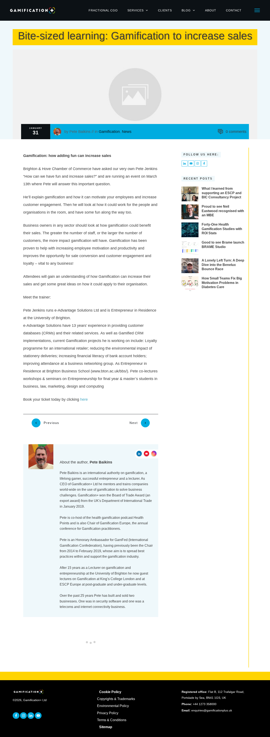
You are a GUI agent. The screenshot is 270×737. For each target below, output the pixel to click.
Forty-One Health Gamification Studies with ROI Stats (222, 229)
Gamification (109, 131)
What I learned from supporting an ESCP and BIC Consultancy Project (222, 193)
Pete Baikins (79, 131)
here (84, 399)
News (126, 131)
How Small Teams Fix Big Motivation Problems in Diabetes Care (222, 283)
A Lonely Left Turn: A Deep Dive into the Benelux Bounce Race (223, 265)
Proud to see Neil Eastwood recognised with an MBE (223, 211)
